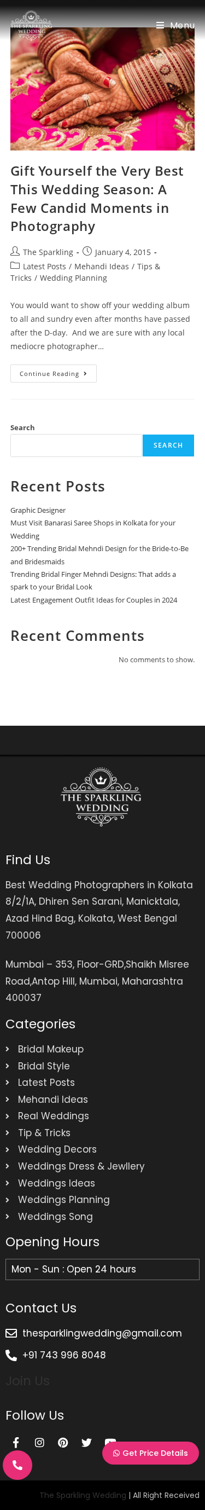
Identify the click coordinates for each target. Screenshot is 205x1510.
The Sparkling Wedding (82, 1495)
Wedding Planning (73, 278)
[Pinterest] (62, 1442)
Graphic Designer (38, 510)
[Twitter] (86, 1442)
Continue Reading (58, 371)
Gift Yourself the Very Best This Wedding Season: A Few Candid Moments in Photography (97, 198)
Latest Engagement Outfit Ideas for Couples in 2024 (93, 600)
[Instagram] (39, 1442)
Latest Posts (44, 266)
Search (22, 427)
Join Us (27, 1381)
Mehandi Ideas (101, 266)
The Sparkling (48, 252)
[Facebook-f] (15, 1442)
